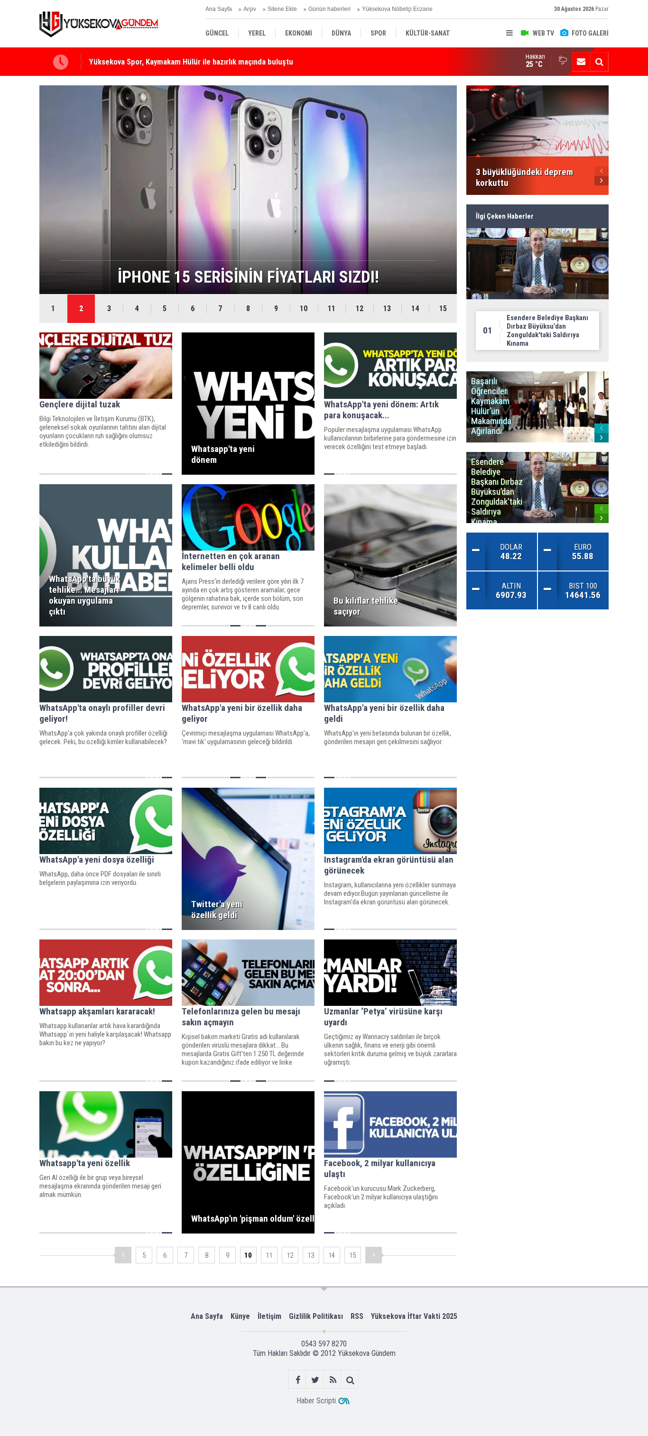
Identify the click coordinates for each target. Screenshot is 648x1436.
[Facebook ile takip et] (297, 1380)
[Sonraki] (373, 1255)
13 (387, 308)
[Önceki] (123, 1255)
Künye (240, 1316)
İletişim (269, 1316)
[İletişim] (581, 61)
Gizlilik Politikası (316, 1316)
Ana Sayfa (218, 9)
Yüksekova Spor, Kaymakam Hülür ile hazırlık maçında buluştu (191, 61)
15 (443, 308)
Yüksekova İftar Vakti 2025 (414, 1316)
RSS (357, 1316)
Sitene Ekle (282, 9)
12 (359, 308)
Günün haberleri (329, 9)
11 (331, 308)
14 (415, 308)
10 (303, 308)
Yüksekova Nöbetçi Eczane (397, 9)
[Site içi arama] (599, 61)
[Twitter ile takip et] (315, 1380)
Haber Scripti (316, 1400)
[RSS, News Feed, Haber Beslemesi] (333, 1380)
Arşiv (249, 9)
